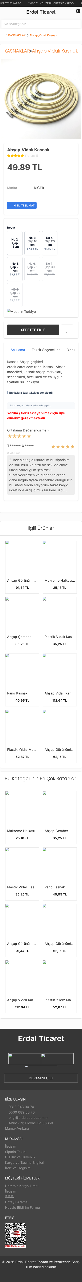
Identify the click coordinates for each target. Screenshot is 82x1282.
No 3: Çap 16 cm (32, 243)
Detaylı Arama (16, 1202)
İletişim (10, 1146)
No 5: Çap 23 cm (15, 269)
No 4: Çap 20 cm (49, 243)
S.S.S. (9, 1196)
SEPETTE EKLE (33, 330)
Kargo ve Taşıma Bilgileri (24, 1162)
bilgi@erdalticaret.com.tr (28, 1117)
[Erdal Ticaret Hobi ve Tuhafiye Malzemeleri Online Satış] (41, 12)
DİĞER (39, 188)
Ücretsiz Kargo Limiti (21, 1186)
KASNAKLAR (17, 35)
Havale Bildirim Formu (22, 1207)
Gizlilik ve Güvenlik (20, 1157)
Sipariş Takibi (15, 1152)
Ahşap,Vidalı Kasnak (43, 35)
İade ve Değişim (17, 1168)
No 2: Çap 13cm (15, 243)
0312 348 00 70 (21, 1107)
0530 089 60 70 (21, 1112)
